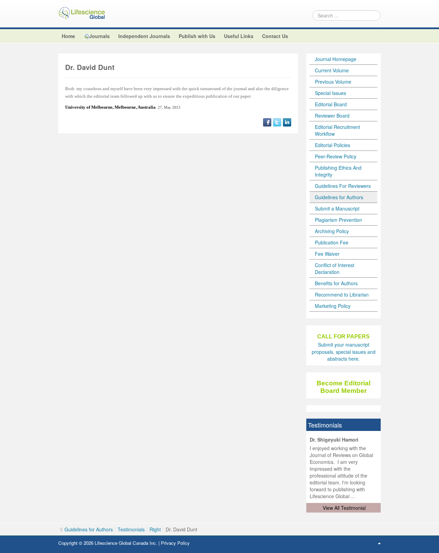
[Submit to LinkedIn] (287, 121)
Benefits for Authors (336, 283)
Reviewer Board (332, 115)
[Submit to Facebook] (267, 121)
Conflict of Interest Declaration (334, 268)
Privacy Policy (175, 543)
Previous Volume (333, 81)
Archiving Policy (332, 231)
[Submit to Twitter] (277, 121)
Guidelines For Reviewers (343, 185)
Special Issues (330, 92)
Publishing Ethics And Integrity (338, 171)
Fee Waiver (327, 253)
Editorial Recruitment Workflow (337, 130)
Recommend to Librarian (342, 294)
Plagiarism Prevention (338, 219)
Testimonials (131, 529)
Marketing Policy (333, 305)
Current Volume (332, 70)
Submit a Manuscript (337, 208)
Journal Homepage (335, 59)
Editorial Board (331, 104)
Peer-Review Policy (335, 156)
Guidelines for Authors (339, 197)
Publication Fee (331, 242)
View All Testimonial (344, 507)
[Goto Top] (379, 542)
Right (155, 529)
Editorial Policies (332, 145)
